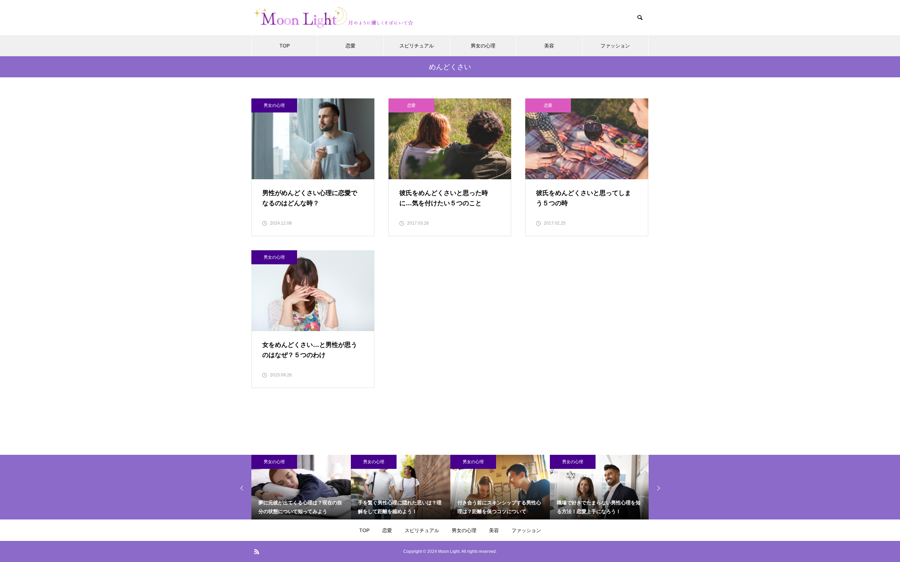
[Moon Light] (336, 17)
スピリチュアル (416, 46)
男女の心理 (483, 46)
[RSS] (256, 551)
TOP (284, 46)
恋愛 (350, 46)
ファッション (615, 46)
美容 (549, 46)
